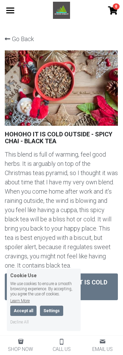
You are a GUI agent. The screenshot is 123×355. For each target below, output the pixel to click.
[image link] (61, 10)
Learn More (20, 300)
